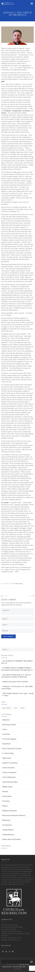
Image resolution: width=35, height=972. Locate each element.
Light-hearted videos (10, 782)
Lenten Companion (9, 772)
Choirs (4, 729)
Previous (5, 596)
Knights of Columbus (10, 763)
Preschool (6, 801)
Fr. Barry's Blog (18, 583)
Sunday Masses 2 (8, 834)
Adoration (6, 720)
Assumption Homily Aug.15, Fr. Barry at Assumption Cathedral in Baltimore (16, 676)
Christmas (6, 734)
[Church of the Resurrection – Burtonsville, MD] (7, 3)
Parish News (6, 796)
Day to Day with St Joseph (11, 748)
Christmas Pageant (9, 739)
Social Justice (7, 825)
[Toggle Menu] (31, 962)
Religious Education (9, 811)
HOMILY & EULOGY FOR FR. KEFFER (15, 682)
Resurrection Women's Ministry (13, 815)
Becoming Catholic (9, 725)
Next (30, 595)
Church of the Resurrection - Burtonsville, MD (15, 965)
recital (15, 708)
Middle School (7, 787)
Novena (5, 791)
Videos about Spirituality (11, 839)
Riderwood (6, 820)
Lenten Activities (8, 768)
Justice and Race (6, 708)
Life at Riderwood (8, 777)
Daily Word (6, 744)
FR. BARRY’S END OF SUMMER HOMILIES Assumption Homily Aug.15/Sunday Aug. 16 (16, 669)
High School (6, 758)
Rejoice (5, 806)
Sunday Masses (7, 830)
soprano (22, 708)
